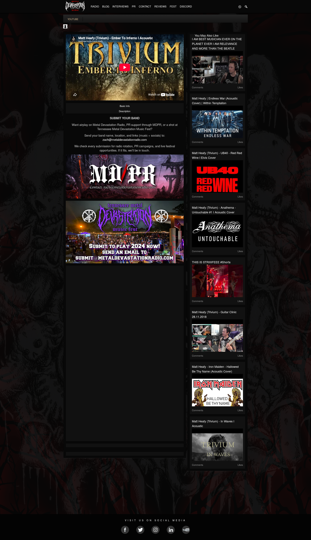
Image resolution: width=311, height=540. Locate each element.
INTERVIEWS (120, 6)
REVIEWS (160, 6)
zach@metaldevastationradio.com (125, 139)
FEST (173, 6)
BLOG (105, 6)
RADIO (95, 6)
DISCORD (186, 6)
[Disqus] (125, 311)
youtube (73, 19)
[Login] (239, 6)
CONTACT (145, 6)
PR (134, 6)
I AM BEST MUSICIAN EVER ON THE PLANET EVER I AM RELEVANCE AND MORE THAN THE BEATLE (217, 43)
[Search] (246, 6)
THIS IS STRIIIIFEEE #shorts (211, 262)
